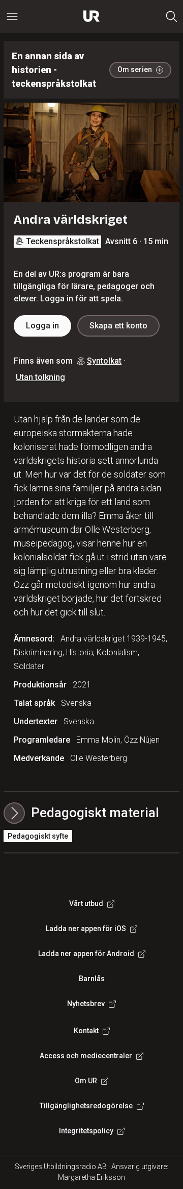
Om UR (86, 1081)
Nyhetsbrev (86, 1004)
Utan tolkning (40, 377)
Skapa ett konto (118, 325)
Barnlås (92, 978)
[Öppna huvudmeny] (12, 16)
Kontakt (86, 1031)
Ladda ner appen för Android (86, 953)
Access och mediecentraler (86, 1056)
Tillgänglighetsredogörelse (86, 1106)
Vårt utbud (86, 903)
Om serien (134, 69)
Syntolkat (104, 361)
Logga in (42, 325)
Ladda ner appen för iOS (86, 928)
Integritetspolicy (86, 1131)
